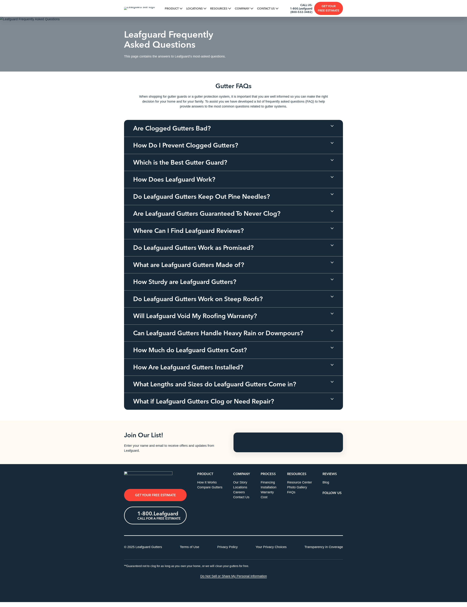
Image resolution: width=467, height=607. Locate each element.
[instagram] (339, 502)
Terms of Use (189, 547)
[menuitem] (173, 8)
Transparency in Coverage (323, 547)
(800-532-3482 (300, 12)
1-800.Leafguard (301, 8)
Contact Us (266, 8)
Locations (194, 8)
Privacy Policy (227, 547)
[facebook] (326, 502)
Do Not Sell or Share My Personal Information (233, 576)
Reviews (330, 474)
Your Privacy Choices (271, 547)
